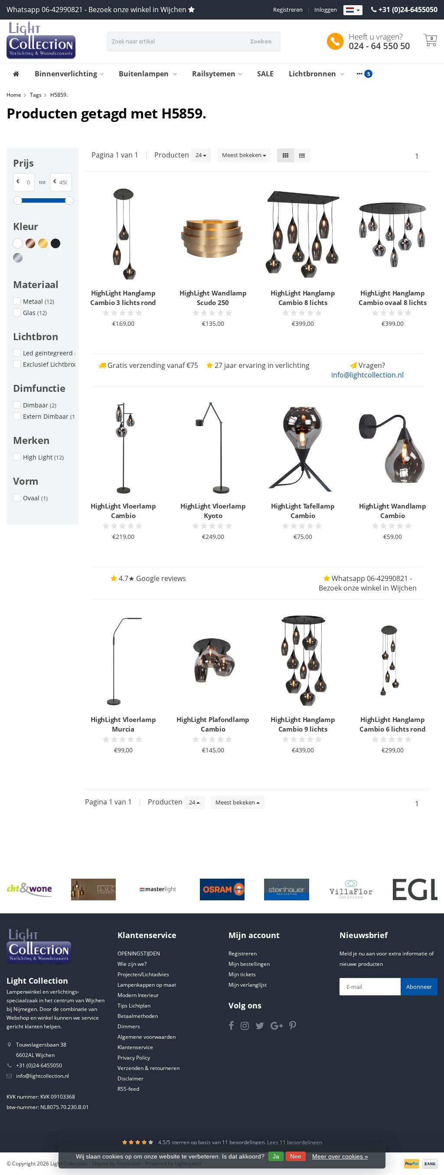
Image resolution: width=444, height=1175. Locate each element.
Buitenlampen (144, 74)
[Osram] (222, 889)
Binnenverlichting (66, 74)
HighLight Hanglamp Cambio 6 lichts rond (392, 724)
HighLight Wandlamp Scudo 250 (213, 298)
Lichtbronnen (313, 74)
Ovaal (35, 498)
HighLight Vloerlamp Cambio (123, 511)
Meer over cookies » (340, 1156)
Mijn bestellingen (249, 964)
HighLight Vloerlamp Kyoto (212, 511)
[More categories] (359, 74)
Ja (276, 1156)
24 (199, 155)
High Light (43, 457)
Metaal (38, 301)
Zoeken (261, 41)
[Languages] (352, 10)
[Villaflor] (351, 889)
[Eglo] (415, 889)
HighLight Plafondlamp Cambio (212, 724)
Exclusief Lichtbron (49, 364)
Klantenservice (135, 1047)
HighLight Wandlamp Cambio (392, 511)
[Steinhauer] (286, 889)
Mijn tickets (242, 974)
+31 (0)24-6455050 (408, 9)
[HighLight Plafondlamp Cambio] (213, 661)
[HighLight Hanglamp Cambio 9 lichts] (302, 661)
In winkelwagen (119, 340)
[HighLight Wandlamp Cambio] (392, 448)
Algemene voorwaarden (147, 1036)
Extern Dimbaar (49, 416)
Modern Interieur (138, 995)
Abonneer (419, 987)
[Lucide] (93, 889)
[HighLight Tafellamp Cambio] (302, 448)
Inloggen (325, 9)
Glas (35, 313)
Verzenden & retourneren (149, 1068)
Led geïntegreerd (49, 353)
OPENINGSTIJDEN (139, 953)
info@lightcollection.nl (367, 375)
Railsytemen (213, 74)
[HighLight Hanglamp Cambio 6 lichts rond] (392, 661)
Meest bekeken (242, 155)
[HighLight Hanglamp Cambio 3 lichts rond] (123, 235)
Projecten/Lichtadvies (143, 974)
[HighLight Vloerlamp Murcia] (123, 661)
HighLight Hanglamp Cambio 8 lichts (303, 298)
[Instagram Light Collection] (248, 1027)
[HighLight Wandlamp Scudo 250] (213, 235)
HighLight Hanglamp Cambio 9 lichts (303, 724)
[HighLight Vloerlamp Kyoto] (213, 448)
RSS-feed (128, 1089)
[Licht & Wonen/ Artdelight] (29, 889)
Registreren (288, 9)
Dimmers (129, 1026)
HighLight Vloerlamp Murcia (123, 724)
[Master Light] (157, 889)
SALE (265, 74)
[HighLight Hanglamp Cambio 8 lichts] (302, 235)
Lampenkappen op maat (147, 984)
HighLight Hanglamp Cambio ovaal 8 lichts (393, 298)
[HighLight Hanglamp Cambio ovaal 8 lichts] (392, 235)
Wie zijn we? (132, 964)
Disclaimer (131, 1078)
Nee (295, 1156)
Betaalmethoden (138, 1016)
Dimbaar (39, 405)
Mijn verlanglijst (248, 984)
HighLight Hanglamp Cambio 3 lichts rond (123, 298)
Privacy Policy (134, 1057)
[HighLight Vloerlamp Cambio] (123, 448)
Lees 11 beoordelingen (294, 1142)
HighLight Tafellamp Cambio (302, 511)
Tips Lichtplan (134, 1005)
